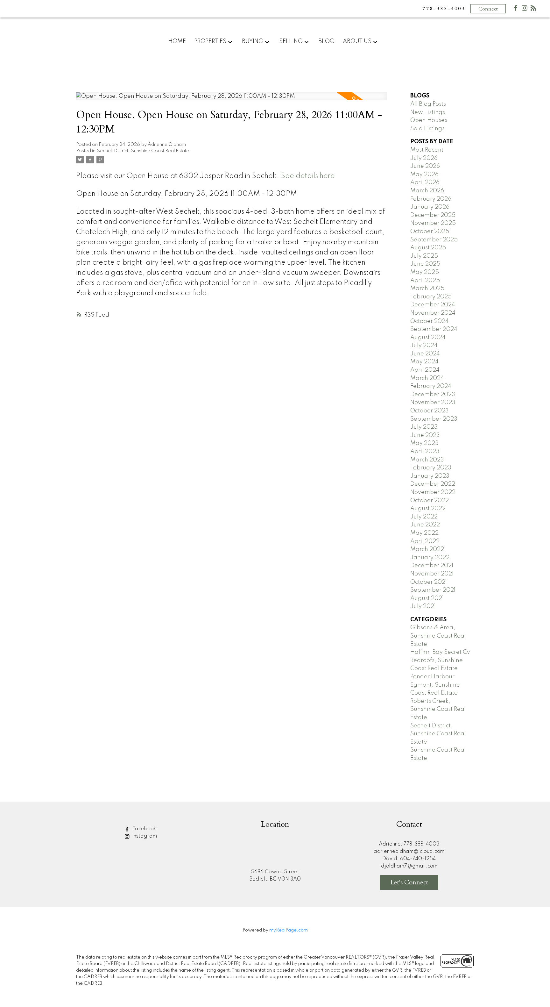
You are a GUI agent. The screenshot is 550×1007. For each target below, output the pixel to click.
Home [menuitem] (177, 41)
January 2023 (429, 476)
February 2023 (430, 468)
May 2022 (424, 533)
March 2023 (427, 460)
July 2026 (424, 158)
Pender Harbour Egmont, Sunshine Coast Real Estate (435, 685)
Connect (488, 8)
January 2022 (429, 558)
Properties (210, 41)
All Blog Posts (428, 104)
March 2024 (427, 378)
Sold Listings (427, 129)
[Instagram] (524, 9)
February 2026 (430, 199)
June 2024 (425, 354)
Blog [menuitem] (326, 41)
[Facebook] (515, 9)
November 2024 (432, 313)
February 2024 (430, 386)
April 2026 (425, 182)
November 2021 (432, 574)
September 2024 (433, 329)
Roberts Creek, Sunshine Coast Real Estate (438, 709)
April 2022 (425, 541)
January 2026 (429, 207)
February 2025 (431, 297)
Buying (252, 41)
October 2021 (428, 582)
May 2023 (424, 443)
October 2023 (429, 411)
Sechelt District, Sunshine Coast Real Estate (143, 151)
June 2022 (425, 525)
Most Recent (426, 150)
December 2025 (432, 215)
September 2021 (432, 590)
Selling (291, 41)
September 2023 (433, 419)
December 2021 (431, 565)
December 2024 (432, 305)
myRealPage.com (288, 930)
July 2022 (424, 517)
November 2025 (433, 223)
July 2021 (423, 606)
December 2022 (432, 484)
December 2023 (432, 394)
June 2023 (425, 435)
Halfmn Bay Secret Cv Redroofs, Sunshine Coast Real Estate (440, 660)
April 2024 (425, 370)
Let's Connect (409, 882)
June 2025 (425, 264)
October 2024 (429, 321)
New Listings (427, 112)
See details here (308, 176)
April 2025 (425, 280)
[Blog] (533, 9)
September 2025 (434, 240)
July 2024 (424, 345)
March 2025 (427, 288)
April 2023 (425, 451)
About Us (357, 41)
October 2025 (429, 231)
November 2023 (432, 402)
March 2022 (427, 549)
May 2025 (424, 272)
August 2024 (428, 337)
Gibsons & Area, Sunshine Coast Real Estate (438, 636)
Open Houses (428, 120)
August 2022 (428, 508)
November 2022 (432, 492)
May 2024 (424, 362)
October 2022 (429, 501)
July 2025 (424, 256)
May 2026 (424, 174)
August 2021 (427, 598)
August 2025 (428, 248)
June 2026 (425, 166)
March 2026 (427, 191)
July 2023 (424, 427)
